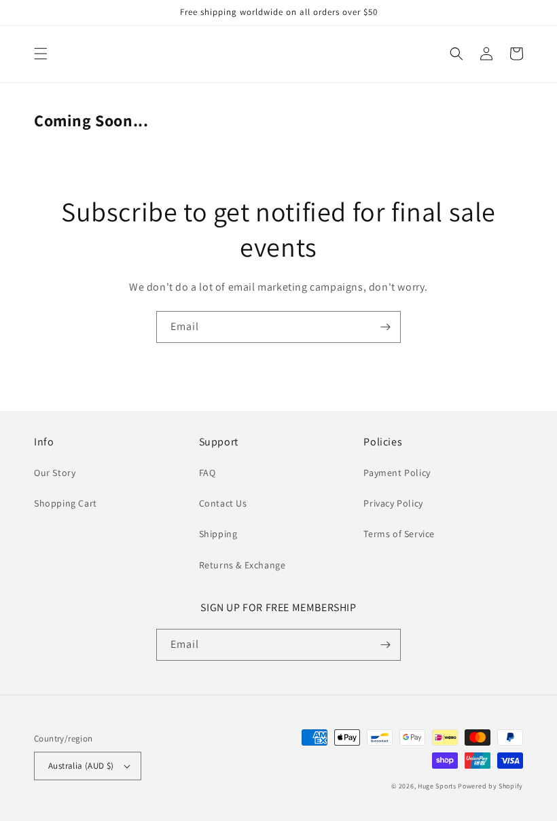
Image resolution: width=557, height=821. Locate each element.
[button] (41, 54)
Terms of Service (399, 534)
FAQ (207, 473)
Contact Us (223, 503)
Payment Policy (396, 473)
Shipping (218, 534)
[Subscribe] (385, 327)
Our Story (54, 473)
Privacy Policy (393, 503)
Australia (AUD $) (81, 765)
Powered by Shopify (490, 786)
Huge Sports (437, 786)
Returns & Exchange (242, 565)
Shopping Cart (65, 503)
